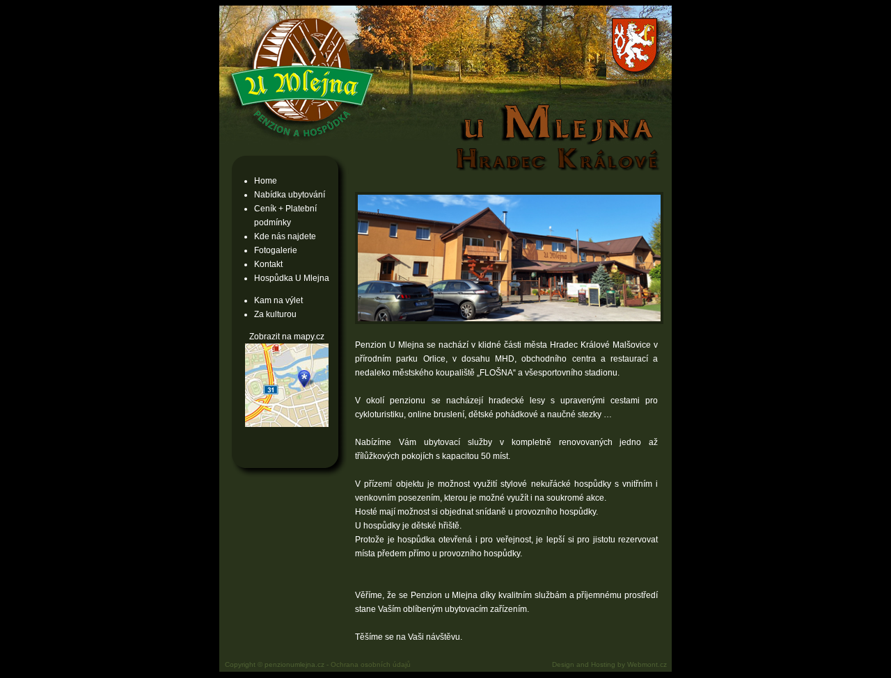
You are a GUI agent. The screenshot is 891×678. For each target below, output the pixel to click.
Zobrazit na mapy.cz (286, 336)
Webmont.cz (647, 664)
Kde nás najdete (285, 236)
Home (265, 181)
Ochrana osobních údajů (371, 664)
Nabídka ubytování (289, 195)
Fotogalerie (275, 250)
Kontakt (268, 264)
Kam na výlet (278, 300)
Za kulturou (275, 314)
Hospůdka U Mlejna (291, 278)
